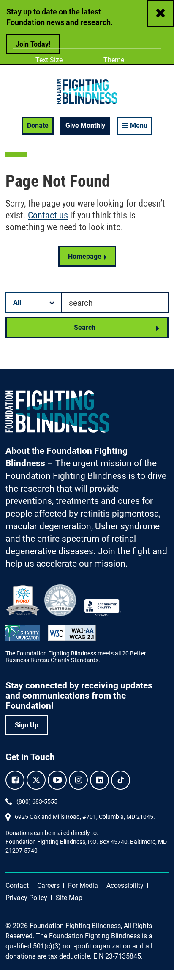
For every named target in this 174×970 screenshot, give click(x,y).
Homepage (84, 256)
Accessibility (125, 886)
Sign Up (26, 725)
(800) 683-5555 (36, 801)
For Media (83, 886)
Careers (48, 886)
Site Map (69, 898)
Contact (17, 886)
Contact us (48, 215)
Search (84, 327)
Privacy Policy (26, 898)
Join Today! (33, 44)
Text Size (49, 60)
